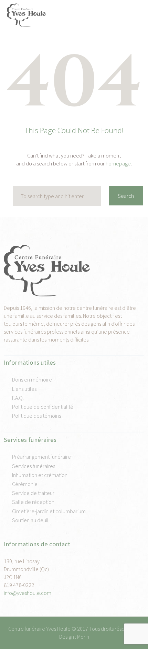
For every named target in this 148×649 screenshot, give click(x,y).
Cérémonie (25, 483)
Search (126, 195)
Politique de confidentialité (42, 406)
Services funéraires (33, 466)
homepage (118, 163)
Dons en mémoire (32, 379)
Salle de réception (33, 501)
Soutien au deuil (30, 520)
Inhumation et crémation (39, 474)
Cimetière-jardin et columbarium (49, 511)
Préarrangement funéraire (41, 456)
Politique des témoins (36, 415)
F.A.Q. (18, 397)
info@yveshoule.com (27, 592)
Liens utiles (24, 388)
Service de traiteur (33, 492)
